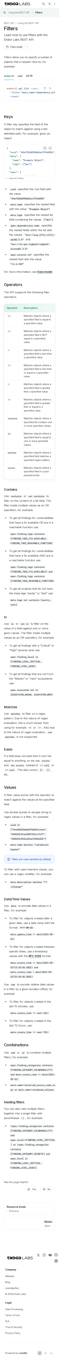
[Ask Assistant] (50, 88)
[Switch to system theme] (39, 1353)
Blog (7, 1282)
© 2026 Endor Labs (15, 1294)
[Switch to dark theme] (51, 1353)
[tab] (9, 76)
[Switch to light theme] (45, 1353)
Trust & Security (13, 1327)
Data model (44, 271)
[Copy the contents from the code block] (45, 88)
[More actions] (54, 4)
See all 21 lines (16, 178)
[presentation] (29, 92)
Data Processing (14, 1309)
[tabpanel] (29, 95)
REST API (9, 23)
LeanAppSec (12, 1288)
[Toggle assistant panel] (49, 3)
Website (9, 1276)
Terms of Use (12, 1315)
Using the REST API (28, 23)
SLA (7, 1321)
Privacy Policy (12, 1333)
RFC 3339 (35, 956)
